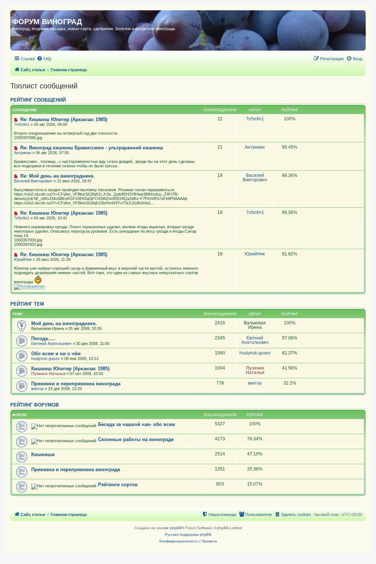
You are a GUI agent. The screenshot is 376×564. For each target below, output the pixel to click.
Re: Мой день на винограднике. (57, 176)
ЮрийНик (23, 259)
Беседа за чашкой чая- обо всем (136, 424)
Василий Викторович (33, 181)
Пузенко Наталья (48, 373)
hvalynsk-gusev (45, 358)
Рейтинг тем (27, 304)
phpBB (176, 528)
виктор (37, 388)
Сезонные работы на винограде (136, 439)
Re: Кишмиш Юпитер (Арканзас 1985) (63, 119)
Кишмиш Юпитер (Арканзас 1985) (70, 368)
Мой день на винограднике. (64, 323)
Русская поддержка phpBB (188, 534)
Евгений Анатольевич (51, 343)
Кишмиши (43, 454)
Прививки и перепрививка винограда (75, 383)
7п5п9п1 (21, 124)
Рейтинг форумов (34, 405)
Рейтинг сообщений (38, 100)
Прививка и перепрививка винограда (75, 469)
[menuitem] (44, 58)
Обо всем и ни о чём (56, 353)
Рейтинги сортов (118, 484)
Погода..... (43, 338)
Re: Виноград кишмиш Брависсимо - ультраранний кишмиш (91, 147)
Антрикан (22, 152)
